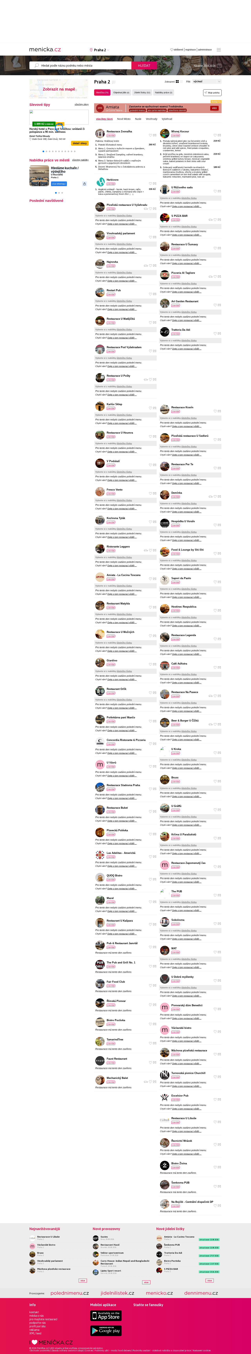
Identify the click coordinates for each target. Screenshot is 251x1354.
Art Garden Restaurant (184, 301)
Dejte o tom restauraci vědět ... (122, 224)
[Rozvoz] (146, 209)
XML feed (35, 1333)
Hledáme (57, 168)
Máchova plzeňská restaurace (189, 1050)
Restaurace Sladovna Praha (123, 785)
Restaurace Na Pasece (184, 692)
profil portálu (37, 1326)
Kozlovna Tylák (116, 518)
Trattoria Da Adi (180, 329)
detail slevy (80, 143)
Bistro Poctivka (116, 1020)
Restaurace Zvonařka (119, 131)
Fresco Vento (115, 489)
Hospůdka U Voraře (183, 521)
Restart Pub (114, 290)
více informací (59, 184)
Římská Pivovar (116, 1001)
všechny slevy (82, 104)
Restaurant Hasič (110, 1244)
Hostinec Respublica (183, 606)
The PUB (176, 891)
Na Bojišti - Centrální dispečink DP (192, 1201)
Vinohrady (151, 119)
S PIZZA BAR (179, 215)
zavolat (110, 135)
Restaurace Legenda (183, 635)
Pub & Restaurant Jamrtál (122, 943)
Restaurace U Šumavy (184, 244)
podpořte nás (37, 1322)
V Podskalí (113, 461)
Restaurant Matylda (118, 603)
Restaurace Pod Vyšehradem (124, 347)
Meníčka (102, 92)
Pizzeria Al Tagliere (183, 272)
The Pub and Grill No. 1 (121, 962)
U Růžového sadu (182, 187)
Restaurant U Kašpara (120, 920)
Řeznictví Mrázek (181, 1140)
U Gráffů (176, 806)
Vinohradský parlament (121, 233)
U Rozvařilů (57, 174)
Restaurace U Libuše (183, 1118)
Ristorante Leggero (118, 546)
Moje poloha (213, 93)
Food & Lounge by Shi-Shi (187, 549)
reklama (34, 1329)
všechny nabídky (80, 160)
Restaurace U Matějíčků (121, 318)
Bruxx (174, 777)
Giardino (112, 660)
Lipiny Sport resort (111, 1270)
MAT (174, 948)
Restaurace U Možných (120, 632)
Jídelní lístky (142, 92)
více (83, 1280)
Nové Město (124, 119)
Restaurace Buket (117, 807)
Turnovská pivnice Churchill (188, 1073)
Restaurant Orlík (116, 689)
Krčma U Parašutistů (183, 834)
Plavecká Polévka (117, 830)
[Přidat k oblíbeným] (150, 135)
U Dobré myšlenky (182, 976)
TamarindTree (115, 1039)
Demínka (176, 492)
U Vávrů (111, 762)
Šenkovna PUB (180, 1182)
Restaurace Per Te (182, 464)
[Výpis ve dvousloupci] (177, 81)
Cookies (89, 1350)
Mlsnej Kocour (180, 131)
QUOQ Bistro (114, 875)
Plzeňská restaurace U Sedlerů (189, 435)
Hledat (144, 65)
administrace (205, 49)
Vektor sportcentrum (112, 1252)
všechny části (104, 119)
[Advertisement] (190, 379)
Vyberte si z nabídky (113, 215)
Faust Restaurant (117, 1058)
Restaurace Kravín (182, 407)
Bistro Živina (179, 1163)
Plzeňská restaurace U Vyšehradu (127, 204)
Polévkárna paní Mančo (121, 717)
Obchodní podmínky (39, 1350)
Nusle (138, 119)
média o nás (36, 1315)
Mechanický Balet (117, 1078)
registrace (190, 49)
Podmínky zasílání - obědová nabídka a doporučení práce (162, 1350)
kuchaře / (71, 168)
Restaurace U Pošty (118, 375)
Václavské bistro (181, 1027)
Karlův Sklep (114, 404)
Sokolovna (177, 919)
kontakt (34, 1312)
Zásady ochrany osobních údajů (67, 1350)
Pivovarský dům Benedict (186, 1005)
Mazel (110, 898)
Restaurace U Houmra (120, 432)
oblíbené (178, 49)
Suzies (104, 1236)
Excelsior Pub (179, 1095)
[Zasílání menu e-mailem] (154, 135)
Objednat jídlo (121, 92)
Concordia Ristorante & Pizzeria (126, 740)
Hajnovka (112, 261)
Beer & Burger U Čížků (185, 720)
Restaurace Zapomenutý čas (188, 862)
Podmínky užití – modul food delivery (113, 1350)
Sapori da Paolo (181, 578)
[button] (43, 151)
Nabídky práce (163, 92)
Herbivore (112, 179)
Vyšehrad (167, 119)
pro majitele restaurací (43, 1319)
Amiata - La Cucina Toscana (123, 575)
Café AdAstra (179, 663)
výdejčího (58, 171)
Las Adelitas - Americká (121, 852)
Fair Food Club (116, 981)
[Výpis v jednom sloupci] (181, 81)
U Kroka (176, 749)
